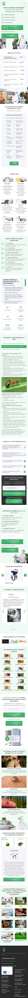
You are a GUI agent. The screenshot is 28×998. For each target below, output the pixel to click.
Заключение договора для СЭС (19, 151)
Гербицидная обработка (19, 133)
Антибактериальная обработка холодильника (20, 971)
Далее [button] (14, 163)
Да (5, 972)
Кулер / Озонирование (10, 137)
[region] (14, 291)
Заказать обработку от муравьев (14, 879)
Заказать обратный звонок (10, 27)
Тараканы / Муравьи (9, 121)
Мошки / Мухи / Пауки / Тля (19, 129)
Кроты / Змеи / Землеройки (19, 121)
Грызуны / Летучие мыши (9, 151)
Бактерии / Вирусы (18, 125)
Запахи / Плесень (9, 129)
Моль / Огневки (9, 133)
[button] (2, 575)
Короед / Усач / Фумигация (19, 137)
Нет (9, 972)
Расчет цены (18, 989)
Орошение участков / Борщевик (9, 142)
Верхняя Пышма (12, 966)
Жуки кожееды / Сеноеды (9, 157)
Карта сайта (18, 992)
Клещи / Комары (9, 125)
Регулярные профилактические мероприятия (6, 985)
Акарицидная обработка (19, 147)
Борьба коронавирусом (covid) (19, 157)
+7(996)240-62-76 (16, 501)
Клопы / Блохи (10, 118)
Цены (16, 987)
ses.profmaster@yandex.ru (8, 961)
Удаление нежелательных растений (5, 991)
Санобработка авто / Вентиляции (19, 142)
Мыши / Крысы (19, 118)
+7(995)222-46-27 (11, 35)
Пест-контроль (10, 146)
